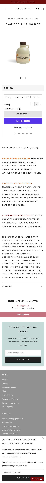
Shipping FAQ (7, 407)
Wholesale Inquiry (9, 387)
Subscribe (22, 360)
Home (10, 18)
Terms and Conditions (10, 403)
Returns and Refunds (10, 399)
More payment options (23, 127)
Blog (4, 391)
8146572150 (7, 423)
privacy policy (7, 395)
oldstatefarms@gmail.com (12, 419)
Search (5, 380)
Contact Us (6, 383)
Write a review (23, 314)
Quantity (7, 105)
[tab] (20, 78)
